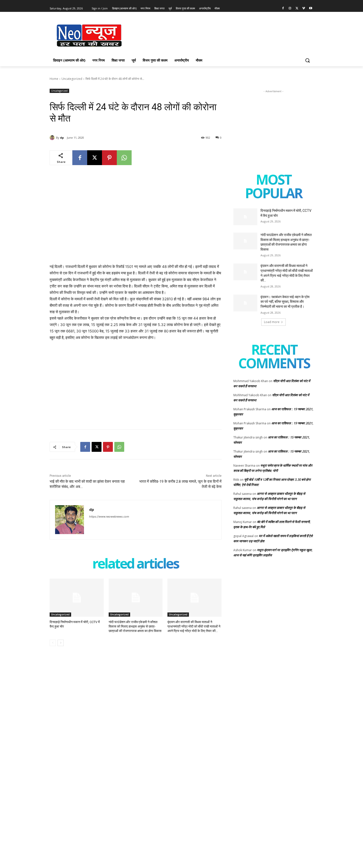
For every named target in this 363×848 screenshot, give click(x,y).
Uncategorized (71, 79)
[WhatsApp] (124, 157)
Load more (272, 322)
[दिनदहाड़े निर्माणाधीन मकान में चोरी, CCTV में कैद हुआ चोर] (77, 597)
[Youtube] (310, 8)
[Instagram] (290, 8)
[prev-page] (53, 643)
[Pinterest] (109, 157)
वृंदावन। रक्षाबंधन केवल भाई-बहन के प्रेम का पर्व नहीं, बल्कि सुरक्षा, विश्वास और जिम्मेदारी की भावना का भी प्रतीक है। (285, 301)
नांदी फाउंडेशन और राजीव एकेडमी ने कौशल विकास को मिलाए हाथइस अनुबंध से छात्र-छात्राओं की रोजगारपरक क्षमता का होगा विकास (135, 626)
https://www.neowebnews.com (109, 516)
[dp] (53, 137)
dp (62, 137)
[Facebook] (283, 8)
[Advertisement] (218, 35)
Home (54, 79)
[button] (307, 60)
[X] (297, 8)
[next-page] (61, 643)
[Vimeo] (303, 8)
